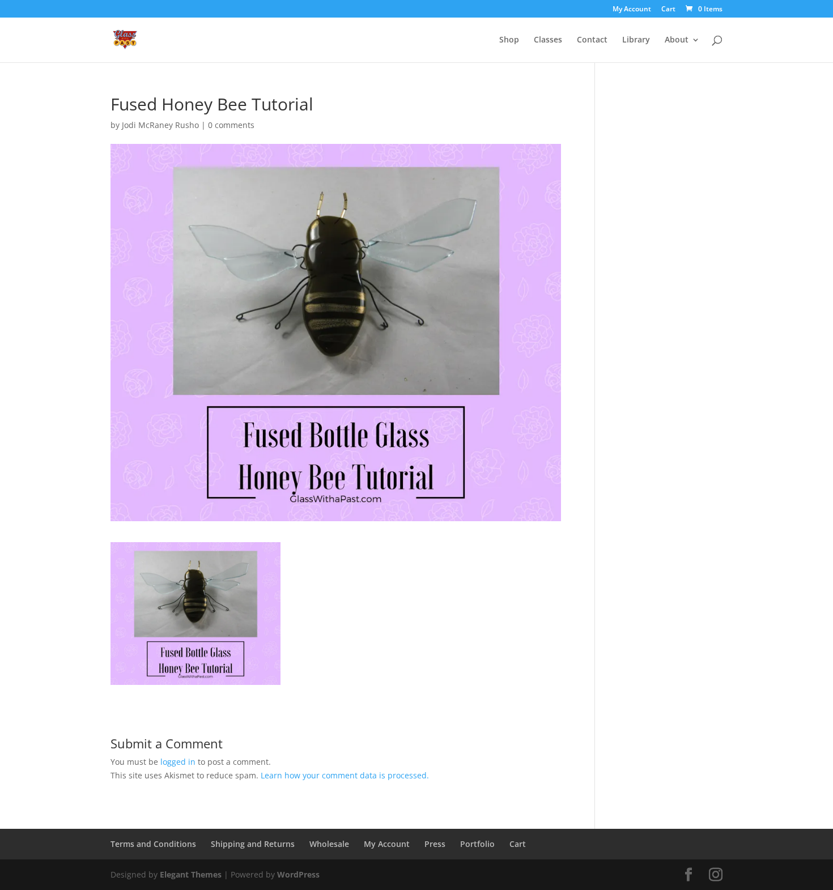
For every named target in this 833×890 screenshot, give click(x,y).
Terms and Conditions (153, 843)
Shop (509, 40)
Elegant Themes (191, 874)
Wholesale (329, 843)
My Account (632, 10)
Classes (548, 40)
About (676, 40)
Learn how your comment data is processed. (345, 775)
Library (636, 40)
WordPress (298, 874)
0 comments (231, 125)
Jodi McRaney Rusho (160, 125)
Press (434, 843)
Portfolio (477, 843)
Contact (592, 40)
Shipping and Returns (253, 843)
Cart (668, 10)
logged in (178, 761)
